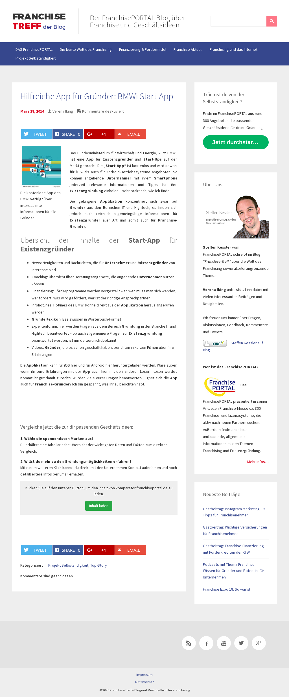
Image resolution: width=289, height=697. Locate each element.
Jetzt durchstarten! (237, 142)
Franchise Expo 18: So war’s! (226, 589)
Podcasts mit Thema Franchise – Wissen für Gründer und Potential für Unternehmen (233, 571)
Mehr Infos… (258, 461)
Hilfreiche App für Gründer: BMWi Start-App (96, 96)
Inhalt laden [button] (98, 505)
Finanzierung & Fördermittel (142, 49)
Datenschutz (144, 682)
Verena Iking (62, 111)
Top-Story (98, 565)
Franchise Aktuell (188, 49)
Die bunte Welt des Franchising (86, 49)
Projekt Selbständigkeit (36, 58)
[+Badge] (51, 644)
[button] (271, 21)
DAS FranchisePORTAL (34, 49)
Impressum (144, 674)
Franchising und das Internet (233, 49)
